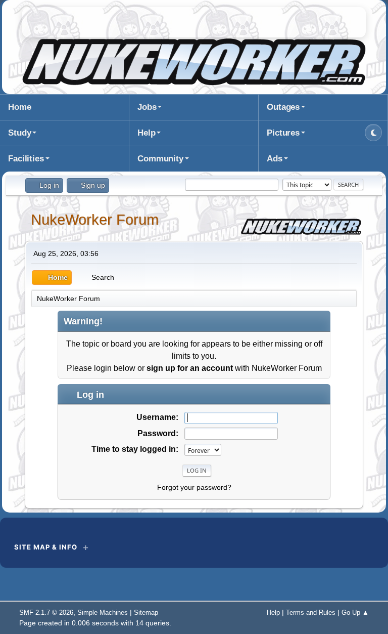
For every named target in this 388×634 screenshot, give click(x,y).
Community (160, 158)
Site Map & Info (45, 547)
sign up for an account (190, 368)
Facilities (26, 158)
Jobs (147, 107)
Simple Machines (102, 612)
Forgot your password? (194, 487)
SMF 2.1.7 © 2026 (46, 612)
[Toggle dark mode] (373, 132)
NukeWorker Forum (95, 220)
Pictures (283, 133)
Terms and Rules (310, 612)
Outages (283, 107)
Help (146, 133)
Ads (274, 158)
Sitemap (146, 612)
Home (19, 107)
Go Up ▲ (355, 612)
